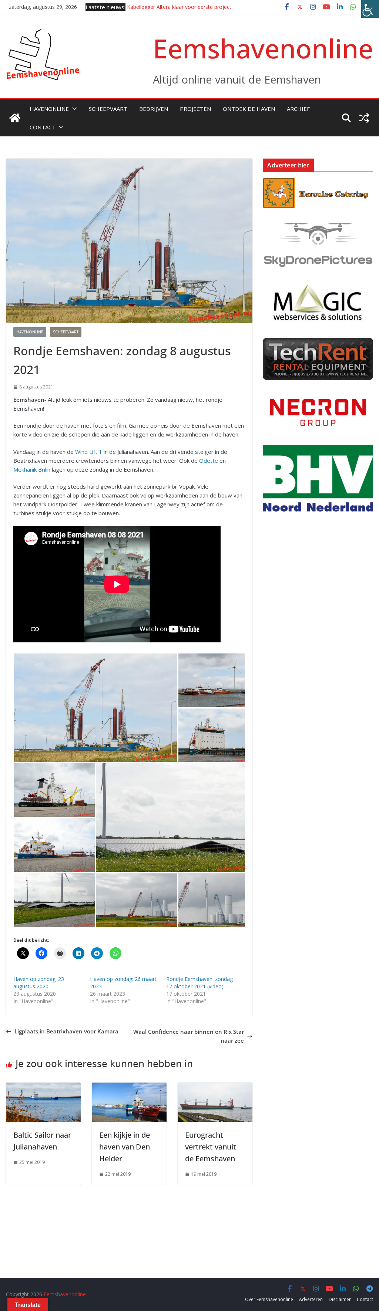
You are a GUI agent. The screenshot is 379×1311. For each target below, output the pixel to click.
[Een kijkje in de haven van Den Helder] (129, 1087)
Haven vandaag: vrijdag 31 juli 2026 (169, 6)
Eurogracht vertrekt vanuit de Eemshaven (210, 1147)
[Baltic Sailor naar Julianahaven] (43, 1087)
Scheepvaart (108, 108)
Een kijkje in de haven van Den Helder (124, 1147)
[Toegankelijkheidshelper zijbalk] (370, 9)
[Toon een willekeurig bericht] (364, 118)
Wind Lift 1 (88, 451)
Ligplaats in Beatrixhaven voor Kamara (66, 1031)
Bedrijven (153, 108)
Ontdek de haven (249, 108)
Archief (298, 108)
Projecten (195, 108)
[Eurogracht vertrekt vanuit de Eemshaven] (215, 1087)
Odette (208, 460)
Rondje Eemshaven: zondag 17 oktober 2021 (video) (199, 982)
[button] (73, 108)
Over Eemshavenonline (269, 1299)
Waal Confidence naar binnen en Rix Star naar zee (188, 1036)
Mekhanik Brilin (31, 469)
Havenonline (49, 108)
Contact (43, 127)
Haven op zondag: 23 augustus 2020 (38, 982)
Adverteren (311, 1299)
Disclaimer (340, 1299)
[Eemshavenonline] (15, 118)
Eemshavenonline (263, 48)
